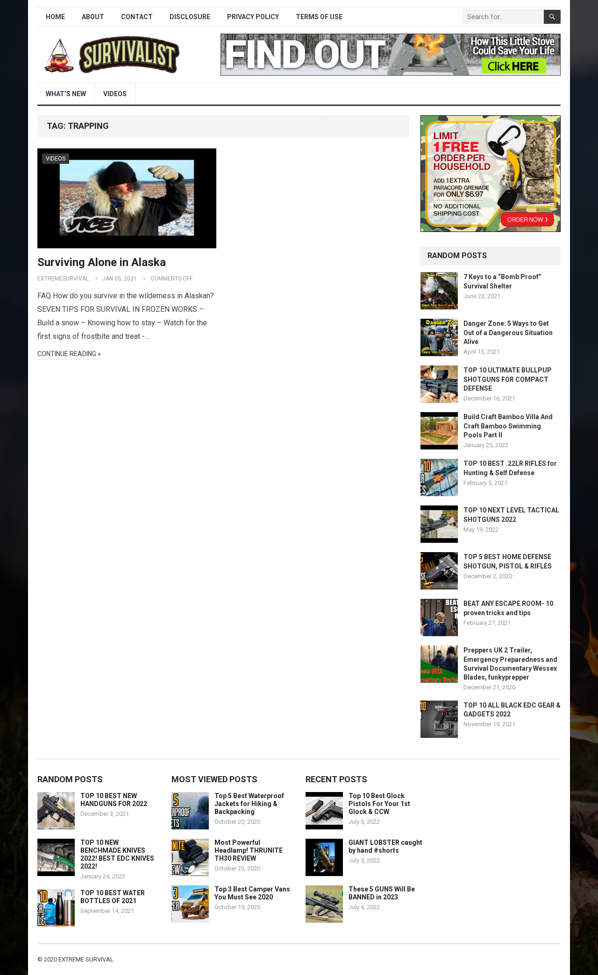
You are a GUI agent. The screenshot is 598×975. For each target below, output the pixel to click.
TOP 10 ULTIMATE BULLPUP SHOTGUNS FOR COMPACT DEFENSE (507, 379)
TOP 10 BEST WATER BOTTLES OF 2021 (112, 897)
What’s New (66, 94)
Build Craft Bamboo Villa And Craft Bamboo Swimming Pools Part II (508, 425)
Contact (137, 17)
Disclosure (190, 17)
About (93, 17)
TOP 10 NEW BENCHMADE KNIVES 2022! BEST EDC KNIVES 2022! (117, 854)
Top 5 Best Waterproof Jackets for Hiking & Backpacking (249, 803)
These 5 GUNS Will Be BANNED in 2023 (382, 893)
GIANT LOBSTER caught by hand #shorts (385, 846)
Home (55, 17)
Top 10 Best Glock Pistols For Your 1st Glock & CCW (379, 803)
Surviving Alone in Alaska (101, 262)
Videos (115, 94)
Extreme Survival (86, 959)
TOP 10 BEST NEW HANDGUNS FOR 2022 (113, 799)
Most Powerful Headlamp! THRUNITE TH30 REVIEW (248, 850)
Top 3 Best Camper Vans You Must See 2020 (252, 893)
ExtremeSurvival (63, 278)
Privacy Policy (253, 17)
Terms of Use (319, 17)
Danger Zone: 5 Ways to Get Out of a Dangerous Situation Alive (508, 332)
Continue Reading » (69, 354)
